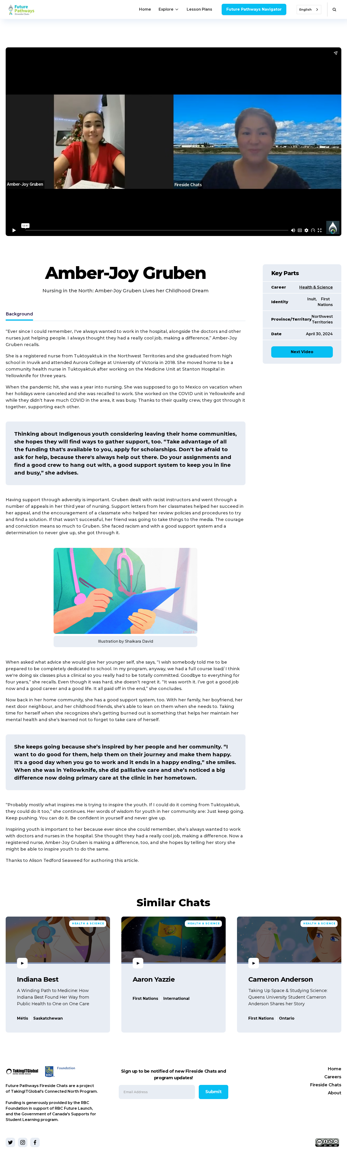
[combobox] (309, 9)
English (305, 9)
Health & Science (316, 287)
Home (145, 9)
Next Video (302, 352)
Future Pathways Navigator (254, 9)
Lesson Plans (199, 9)
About (334, 1093)
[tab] (19, 315)
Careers (332, 1076)
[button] (169, 9)
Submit (213, 1091)
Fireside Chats (325, 1084)
